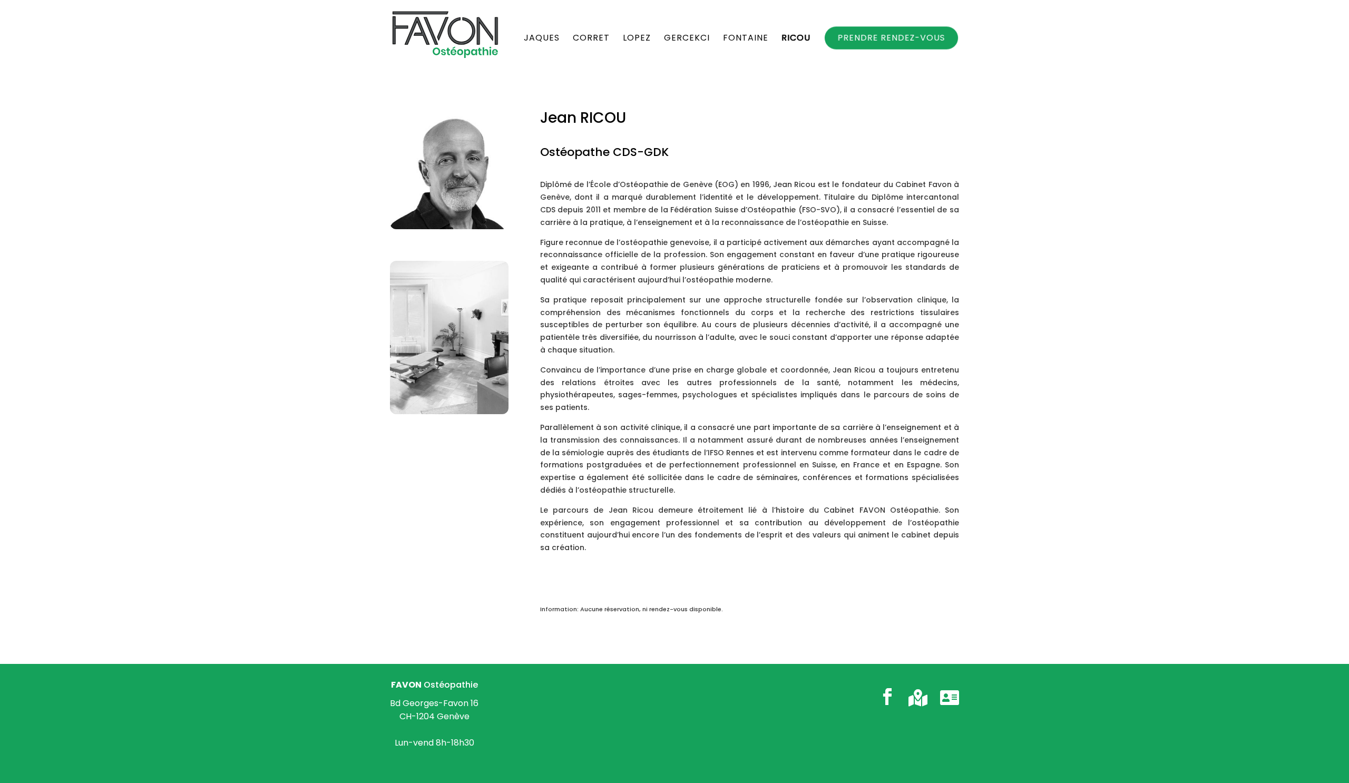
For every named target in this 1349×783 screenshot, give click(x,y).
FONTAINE (745, 39)
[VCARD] (949, 697)
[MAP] (917, 697)
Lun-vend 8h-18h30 (434, 743)
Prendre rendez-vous (891, 38)
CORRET (591, 39)
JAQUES (542, 39)
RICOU (795, 39)
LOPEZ (637, 39)
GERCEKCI (687, 39)
